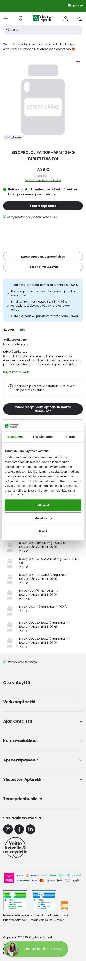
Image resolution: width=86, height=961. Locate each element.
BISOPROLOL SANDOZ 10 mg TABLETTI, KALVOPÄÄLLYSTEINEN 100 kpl (44, 625)
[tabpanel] (43, 357)
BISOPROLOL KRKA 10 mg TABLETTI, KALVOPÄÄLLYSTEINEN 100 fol (42, 545)
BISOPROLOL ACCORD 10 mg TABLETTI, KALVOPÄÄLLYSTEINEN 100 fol (45, 577)
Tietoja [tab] (70, 436)
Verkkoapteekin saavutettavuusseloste (30, 945)
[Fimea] (15, 900)
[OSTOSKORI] (80, 18)
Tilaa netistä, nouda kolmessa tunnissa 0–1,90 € (44, 285)
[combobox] (43, 30)
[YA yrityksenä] (15, 848)
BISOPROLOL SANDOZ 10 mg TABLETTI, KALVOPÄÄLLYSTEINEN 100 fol (44, 641)
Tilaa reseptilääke (43, 206)
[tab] (9, 329)
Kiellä (43, 531)
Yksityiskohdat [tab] (43, 436)
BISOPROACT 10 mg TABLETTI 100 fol (43, 607)
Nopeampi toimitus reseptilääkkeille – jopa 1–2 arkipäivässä (43, 293)
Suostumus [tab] (15, 436)
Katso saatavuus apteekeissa (43, 257)
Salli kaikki (43, 505)
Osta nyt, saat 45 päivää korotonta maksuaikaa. (44, 316)
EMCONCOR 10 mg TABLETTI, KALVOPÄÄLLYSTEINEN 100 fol (38, 593)
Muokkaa (40, 518)
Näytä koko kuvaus (16, 372)
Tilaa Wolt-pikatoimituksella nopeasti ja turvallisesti (45, 6)
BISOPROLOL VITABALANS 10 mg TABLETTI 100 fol (49, 561)
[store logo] (43, 18)
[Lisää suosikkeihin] (78, 63)
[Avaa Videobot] (12, 949)
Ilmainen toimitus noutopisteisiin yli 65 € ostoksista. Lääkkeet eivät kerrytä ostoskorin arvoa (41, 306)
